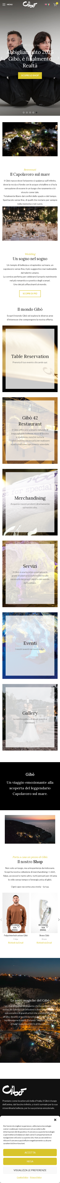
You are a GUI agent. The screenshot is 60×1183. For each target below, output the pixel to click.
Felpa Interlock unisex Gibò (16, 935)
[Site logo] (30, 4)
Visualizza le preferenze (30, 1170)
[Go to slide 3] (30, 112)
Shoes (44, 939)
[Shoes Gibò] (44, 913)
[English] (46, 4)
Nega (30, 1161)
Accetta (30, 1152)
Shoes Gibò (44, 935)
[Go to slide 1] (23, 112)
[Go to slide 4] (33, 112)
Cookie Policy (22, 1177)
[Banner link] (30, 359)
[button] (55, 1119)
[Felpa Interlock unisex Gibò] (15, 913)
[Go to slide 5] (36, 112)
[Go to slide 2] (27, 112)
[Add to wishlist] (18, 926)
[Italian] (49, 4)
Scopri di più (30, 293)
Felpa (15, 939)
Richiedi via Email (14, 927)
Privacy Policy (36, 1177)
